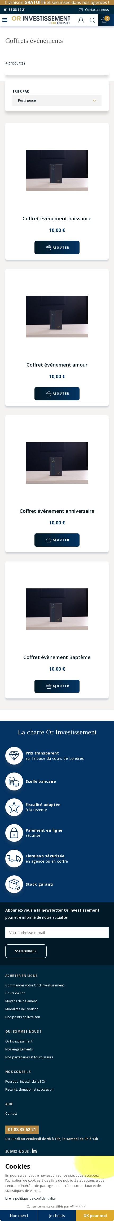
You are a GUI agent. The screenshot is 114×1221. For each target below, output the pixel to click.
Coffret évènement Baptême (57, 657)
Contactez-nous (97, 9)
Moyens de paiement (21, 1001)
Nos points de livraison (22, 1017)
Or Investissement (18, 1041)
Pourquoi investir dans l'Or (25, 1081)
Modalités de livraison (21, 1009)
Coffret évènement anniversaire (57, 511)
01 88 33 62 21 (15, 9)
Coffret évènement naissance (57, 218)
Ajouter (61, 247)
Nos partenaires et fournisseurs (29, 1057)
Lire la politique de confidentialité (30, 1198)
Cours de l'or (15, 993)
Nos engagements (19, 1049)
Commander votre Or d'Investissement (34, 985)
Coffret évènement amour (57, 365)
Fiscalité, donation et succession (29, 1089)
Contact (11, 1113)
